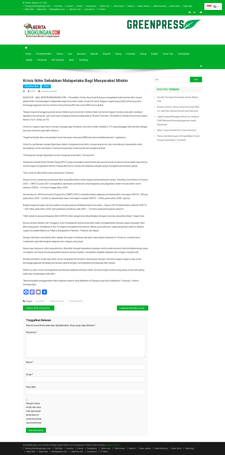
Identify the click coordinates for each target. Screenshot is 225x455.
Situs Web (31, 387)
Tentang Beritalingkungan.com (38, 6)
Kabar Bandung (159, 6)
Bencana (81, 54)
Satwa (60, 54)
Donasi (80, 6)
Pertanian (42, 60)
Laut (70, 54)
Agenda (94, 54)
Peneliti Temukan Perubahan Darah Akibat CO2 (177, 99)
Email (29, 374)
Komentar (31, 332)
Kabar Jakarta (144, 6)
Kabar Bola (41, 9)
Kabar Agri (188, 6)
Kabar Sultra (175, 6)
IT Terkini (101, 9)
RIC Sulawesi (58, 60)
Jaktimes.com (75, 9)
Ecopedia (130, 54)
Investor (69, 6)
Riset (71, 60)
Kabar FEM (29, 9)
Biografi (107, 54)
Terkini (46, 86)
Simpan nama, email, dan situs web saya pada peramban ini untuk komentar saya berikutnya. (34, 413)
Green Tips (168, 54)
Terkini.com (105, 6)
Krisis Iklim (40, 301)
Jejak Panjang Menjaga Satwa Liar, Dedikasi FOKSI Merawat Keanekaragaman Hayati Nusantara (178, 120)
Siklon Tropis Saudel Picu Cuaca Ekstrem (176, 130)
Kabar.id (131, 6)
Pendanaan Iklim (57, 301)
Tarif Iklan (58, 6)
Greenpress (91, 6)
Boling (118, 54)
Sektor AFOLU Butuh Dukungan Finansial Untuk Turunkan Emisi (40, 308)
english (154, 54)
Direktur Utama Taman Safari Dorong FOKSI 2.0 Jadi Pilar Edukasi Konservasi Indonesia (178, 109)
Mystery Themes (112, 445)
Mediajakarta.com (57, 9)
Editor (33, 91)
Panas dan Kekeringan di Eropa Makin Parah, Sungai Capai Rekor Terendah (178, 138)
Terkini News (118, 6)
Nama (29, 362)
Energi (143, 54)
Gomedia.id (89, 9)
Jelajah (28, 60)
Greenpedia (183, 54)
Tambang (83, 60)
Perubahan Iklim (44, 54)
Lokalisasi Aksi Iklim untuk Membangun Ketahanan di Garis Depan (133, 308)
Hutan (28, 54)
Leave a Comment (49, 91)
